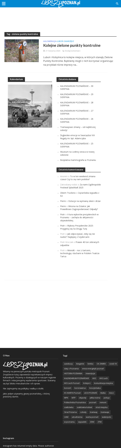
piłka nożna (95, 397)
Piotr (62, 214)
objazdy (82, 397)
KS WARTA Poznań (72, 393)
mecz (111, 393)
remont (103, 402)
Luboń (60, 41)
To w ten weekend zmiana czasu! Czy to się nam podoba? (77, 178)
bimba (90, 363)
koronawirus (80, 388)
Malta (103, 393)
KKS (94, 378)
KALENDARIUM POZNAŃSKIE (76, 378)
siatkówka (68, 407)
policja (106, 397)
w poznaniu (69, 421)
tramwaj (93, 412)
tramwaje (105, 412)
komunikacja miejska (103, 383)
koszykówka (95, 388)
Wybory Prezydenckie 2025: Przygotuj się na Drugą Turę (76, 227)
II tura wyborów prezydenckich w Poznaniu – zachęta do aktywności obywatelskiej (79, 217)
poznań (92, 402)
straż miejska (101, 407)
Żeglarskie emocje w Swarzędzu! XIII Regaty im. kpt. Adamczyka (77, 137)
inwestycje (90, 373)
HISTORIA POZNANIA (73, 373)
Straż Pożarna (70, 412)
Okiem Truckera (67, 192)
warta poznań (92, 417)
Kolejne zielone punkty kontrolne (71, 45)
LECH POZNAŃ (90, 393)
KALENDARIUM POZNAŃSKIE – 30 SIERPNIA (30, 104)
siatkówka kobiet (84, 407)
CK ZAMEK (101, 363)
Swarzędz (69, 41)
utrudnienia (77, 417)
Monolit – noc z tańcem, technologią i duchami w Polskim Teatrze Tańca (79, 253)
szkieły (83, 412)
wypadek (82, 421)
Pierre (63, 201)
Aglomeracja (49, 41)
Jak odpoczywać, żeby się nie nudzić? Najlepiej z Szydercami (77, 235)
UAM (66, 417)
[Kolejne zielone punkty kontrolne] (21, 50)
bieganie (80, 363)
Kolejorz (87, 383)
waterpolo (106, 417)
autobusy (68, 363)
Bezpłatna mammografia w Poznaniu (78, 160)
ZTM (100, 421)
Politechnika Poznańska (75, 402)
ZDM (92, 421)
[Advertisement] (60, 17)
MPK (66, 397)
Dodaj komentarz (72, 50)
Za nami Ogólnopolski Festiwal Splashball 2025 (80, 186)
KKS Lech (104, 378)
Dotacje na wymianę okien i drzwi (84, 201)
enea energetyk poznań (93, 368)
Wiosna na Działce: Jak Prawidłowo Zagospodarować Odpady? (79, 208)
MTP (74, 397)
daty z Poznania (71, 368)
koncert (67, 388)
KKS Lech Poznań (72, 383)
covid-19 (113, 363)
